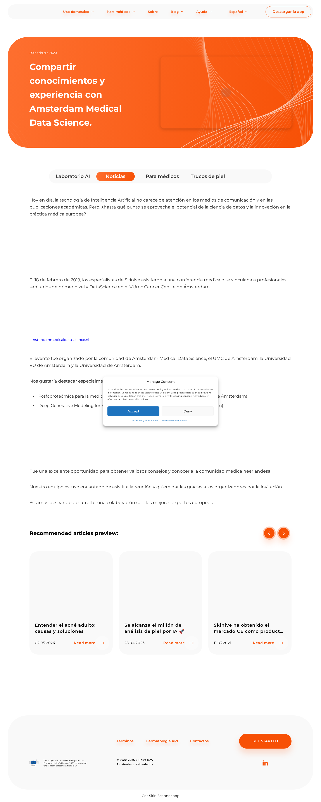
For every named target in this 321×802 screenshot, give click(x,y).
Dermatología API (162, 741)
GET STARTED (265, 741)
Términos (125, 741)
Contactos (199, 741)
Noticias (115, 176)
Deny (187, 411)
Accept (133, 411)
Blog (175, 12)
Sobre (153, 12)
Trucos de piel (208, 176)
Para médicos (118, 12)
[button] (283, 533)
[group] (71, 603)
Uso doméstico (76, 12)
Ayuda (201, 12)
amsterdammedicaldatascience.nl (59, 340)
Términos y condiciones (145, 420)
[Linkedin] (265, 770)
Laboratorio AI (73, 176)
